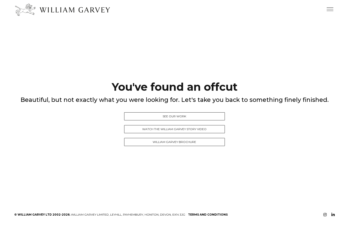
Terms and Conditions (208, 214)
